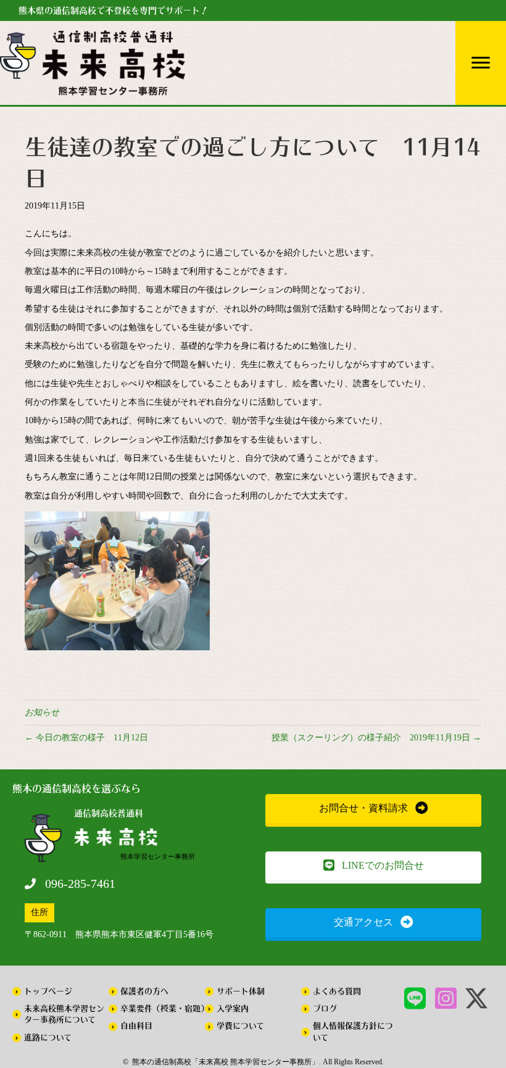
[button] (373, 808)
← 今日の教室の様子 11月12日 (86, 737)
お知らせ (42, 712)
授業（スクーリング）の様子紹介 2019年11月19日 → (376, 737)
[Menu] (481, 62)
